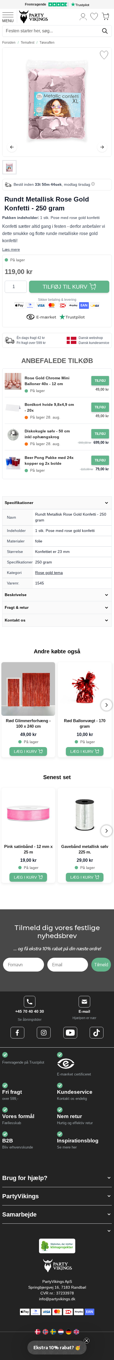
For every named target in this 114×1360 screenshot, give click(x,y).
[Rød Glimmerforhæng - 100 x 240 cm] (28, 689)
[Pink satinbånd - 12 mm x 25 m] (28, 815)
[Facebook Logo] (17, 1032)
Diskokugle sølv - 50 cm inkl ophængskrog (47, 434)
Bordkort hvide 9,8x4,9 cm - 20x (49, 407)
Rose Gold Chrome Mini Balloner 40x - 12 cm (47, 381)
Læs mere (11, 249)
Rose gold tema (49, 572)
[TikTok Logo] (96, 1032)
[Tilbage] (12, 147)
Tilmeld (101, 964)
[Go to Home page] (33, 16)
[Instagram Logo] (44, 1032)
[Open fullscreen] (57, 102)
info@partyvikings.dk (57, 1299)
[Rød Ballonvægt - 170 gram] (85, 689)
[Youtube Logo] (70, 1032)
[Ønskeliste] (94, 16)
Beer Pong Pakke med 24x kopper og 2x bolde (49, 460)
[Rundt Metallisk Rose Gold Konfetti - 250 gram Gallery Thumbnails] (9, 167)
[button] (57, 1178)
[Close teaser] (86, 1340)
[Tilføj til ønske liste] (104, 55)
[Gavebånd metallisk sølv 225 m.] (85, 815)
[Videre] (102, 147)
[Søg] (105, 30)
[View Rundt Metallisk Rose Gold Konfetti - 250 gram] (9, 167)
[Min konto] (83, 16)
